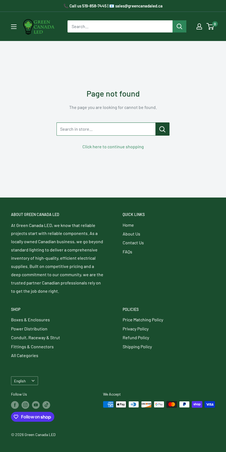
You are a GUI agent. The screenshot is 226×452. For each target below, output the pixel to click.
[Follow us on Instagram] (25, 405)
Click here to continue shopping (113, 146)
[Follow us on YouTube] (36, 405)
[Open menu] (14, 26)
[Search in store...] (162, 129)
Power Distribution (29, 328)
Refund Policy (136, 337)
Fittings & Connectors (32, 346)
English (20, 381)
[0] (210, 26)
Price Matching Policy (143, 319)
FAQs (127, 251)
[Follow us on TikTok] (46, 405)
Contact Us (133, 242)
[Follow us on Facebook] (15, 405)
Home (128, 225)
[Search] (179, 26)
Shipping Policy (137, 346)
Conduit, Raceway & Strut (35, 337)
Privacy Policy (136, 328)
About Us (131, 233)
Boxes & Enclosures (30, 319)
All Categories (24, 355)
